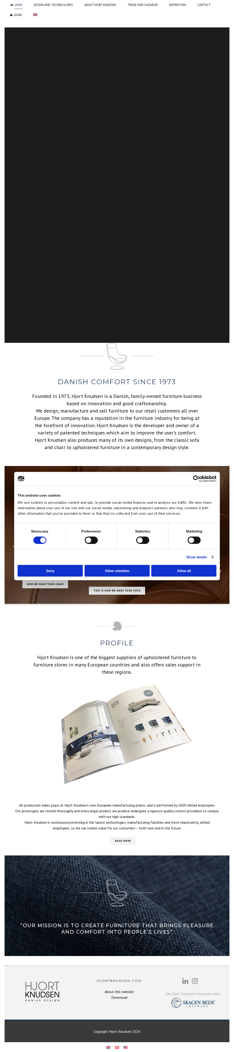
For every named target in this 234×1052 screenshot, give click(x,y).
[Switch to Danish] (117, 1047)
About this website (119, 991)
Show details (196, 557)
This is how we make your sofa (117, 590)
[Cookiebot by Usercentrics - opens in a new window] (196, 478)
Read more (123, 840)
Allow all (184, 571)
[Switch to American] (125, 1047)
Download (119, 997)
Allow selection (117, 571)
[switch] (91, 540)
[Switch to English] (108, 1047)
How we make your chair (45, 584)
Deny (50, 571)
